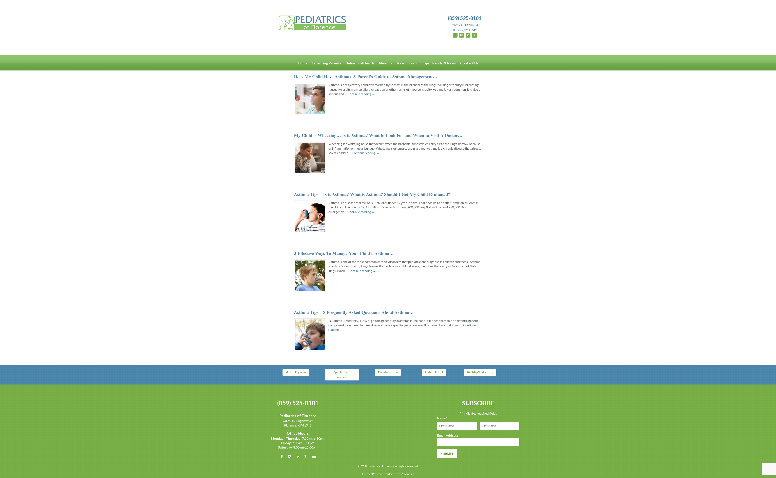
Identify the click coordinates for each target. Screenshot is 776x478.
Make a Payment (296, 372)
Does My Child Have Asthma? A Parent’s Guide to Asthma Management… (365, 76)
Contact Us (469, 63)
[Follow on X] (474, 35)
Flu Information (388, 372)
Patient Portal (434, 372)
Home (302, 63)
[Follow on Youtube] (314, 457)
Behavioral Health (360, 63)
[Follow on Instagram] (461, 35)
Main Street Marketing (400, 474)
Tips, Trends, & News (439, 63)
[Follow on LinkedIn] (468, 35)
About (384, 63)
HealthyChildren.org (480, 372)
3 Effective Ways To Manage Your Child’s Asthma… (344, 253)
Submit (447, 453)
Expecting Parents (326, 63)
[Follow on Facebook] (455, 35)
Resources (405, 63)
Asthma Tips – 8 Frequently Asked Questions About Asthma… (354, 312)
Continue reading (361, 94)
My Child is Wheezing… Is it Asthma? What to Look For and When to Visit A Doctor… (378, 135)
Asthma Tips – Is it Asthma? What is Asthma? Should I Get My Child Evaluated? (372, 194)
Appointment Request (341, 374)
